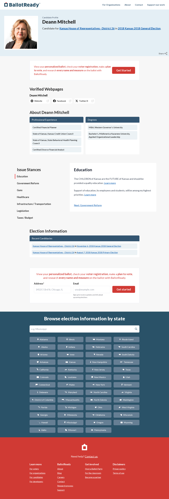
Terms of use (118, 473)
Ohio (98, 407)
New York (98, 384)
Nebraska (98, 347)
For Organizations (111, 4)
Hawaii (42, 422)
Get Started (123, 70)
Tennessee (126, 362)
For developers (36, 481)
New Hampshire (98, 362)
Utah (126, 377)
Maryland (70, 392)
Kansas (70, 362)
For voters (34, 468)
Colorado (43, 377)
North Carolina (98, 392)
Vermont (126, 384)
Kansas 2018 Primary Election (97, 252)
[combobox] (52, 289)
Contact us (91, 456)
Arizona (42, 354)
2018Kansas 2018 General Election (139, 28)
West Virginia (126, 407)
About (128, 4)
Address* (39, 283)
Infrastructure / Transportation (34, 203)
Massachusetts (70, 399)
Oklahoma (98, 415)
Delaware (42, 392)
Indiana (70, 347)
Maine (70, 384)
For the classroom (93, 473)
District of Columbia (42, 399)
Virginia (126, 392)
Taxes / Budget (25, 217)
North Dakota (98, 399)
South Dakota (126, 354)
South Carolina (126, 347)
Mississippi (70, 422)
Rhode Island (126, 339)
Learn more (110, 183)
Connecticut (42, 384)
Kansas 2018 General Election (99, 246)
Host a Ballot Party (93, 468)
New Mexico (98, 377)
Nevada (98, 354)
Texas (126, 369)
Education (22, 176)
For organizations (37, 473)
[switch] (163, 53)
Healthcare (23, 197)
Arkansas (42, 362)
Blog (59, 473)
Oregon (98, 422)
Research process (65, 485)
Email (76, 283)
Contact (139, 4)
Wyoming (126, 422)
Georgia (42, 415)
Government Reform (28, 183)
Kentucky (70, 369)
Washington (126, 399)
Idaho (42, 430)
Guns (19, 190)
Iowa (70, 354)
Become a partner (93, 477)
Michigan (70, 407)
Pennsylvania (98, 430)
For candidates (36, 477)
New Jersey (98, 369)
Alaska (43, 347)
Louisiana (70, 377)
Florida (42, 407)
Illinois (70, 339)
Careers (60, 477)
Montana (98, 339)
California (42, 369)
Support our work (156, 4)
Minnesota (70, 415)
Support (61, 490)
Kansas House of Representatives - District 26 (87, 28)
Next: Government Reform (88, 205)
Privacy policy (119, 468)
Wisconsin (126, 415)
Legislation (23, 210)
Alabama (42, 339)
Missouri (70, 430)
